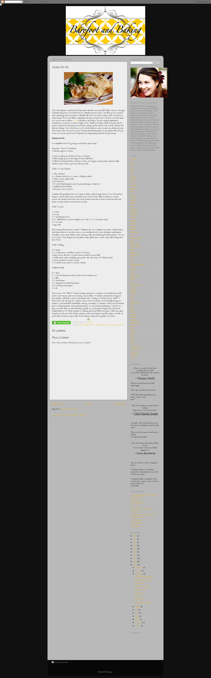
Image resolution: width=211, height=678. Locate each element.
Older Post (119, 404)
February (138, 623)
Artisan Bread (139, 583)
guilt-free (134, 253)
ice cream (134, 267)
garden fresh (100, 325)
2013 (135, 552)
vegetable (119, 325)
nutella (133, 294)
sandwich (134, 332)
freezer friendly (136, 238)
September (139, 574)
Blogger (110, 672)
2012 (135, 555)
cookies (133, 218)
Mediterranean (136, 285)
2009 (135, 565)
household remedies (137, 264)
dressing (133, 229)
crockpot (134, 221)
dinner (93, 325)
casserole (81, 325)
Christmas (134, 212)
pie (132, 305)
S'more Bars (139, 593)
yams (132, 358)
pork (132, 311)
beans (132, 171)
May (137, 613)
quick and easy (136, 323)
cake (132, 191)
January (138, 626)
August (138, 607)
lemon (133, 279)
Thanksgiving (135, 346)
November (139, 568)
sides (132, 335)
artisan (133, 162)
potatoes (113, 325)
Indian (133, 270)
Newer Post (57, 404)
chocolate (134, 209)
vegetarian (134, 355)
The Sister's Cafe (136, 520)
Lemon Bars (139, 596)
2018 (135, 536)
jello (132, 273)
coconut (133, 215)
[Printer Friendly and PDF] (61, 323)
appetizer (134, 159)
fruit (132, 241)
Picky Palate (135, 526)
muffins (133, 291)
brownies (134, 188)
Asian (132, 165)
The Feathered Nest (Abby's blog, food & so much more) (144, 496)
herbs (107, 325)
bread (132, 182)
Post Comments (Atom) (69, 409)
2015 (135, 545)
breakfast (134, 185)
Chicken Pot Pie (140, 590)
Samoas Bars (139, 599)
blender (133, 180)
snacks (133, 338)
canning (133, 197)
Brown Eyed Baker (137, 503)
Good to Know (136, 247)
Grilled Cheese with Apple (144, 577)
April (137, 616)
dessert (133, 223)
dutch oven (134, 232)
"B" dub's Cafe (136, 512)
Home (89, 404)
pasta (132, 300)
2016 (135, 542)
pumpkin (134, 317)
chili (132, 206)
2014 (135, 549)
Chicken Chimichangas (143, 602)
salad (132, 329)
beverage (134, 177)
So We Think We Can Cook (141, 509)
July (136, 610)
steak (132, 343)
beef (132, 174)
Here (75, 120)
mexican (133, 288)
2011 (135, 558)
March (137, 619)
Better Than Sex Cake (142, 586)
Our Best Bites (136, 500)
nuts (132, 297)
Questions (134, 320)
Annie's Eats (135, 506)
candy (133, 194)
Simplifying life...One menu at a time (144, 515)
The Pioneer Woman (138, 517)
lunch (132, 282)
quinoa (133, 326)
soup (132, 340)
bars (132, 168)
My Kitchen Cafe (137, 523)
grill (132, 250)
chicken (87, 325)
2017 (135, 539)
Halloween (134, 256)
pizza (132, 308)
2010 (135, 561)
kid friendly (135, 276)
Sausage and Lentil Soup (143, 580)
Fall (132, 235)
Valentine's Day (136, 349)
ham (132, 259)
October (138, 571)
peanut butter (135, 302)
